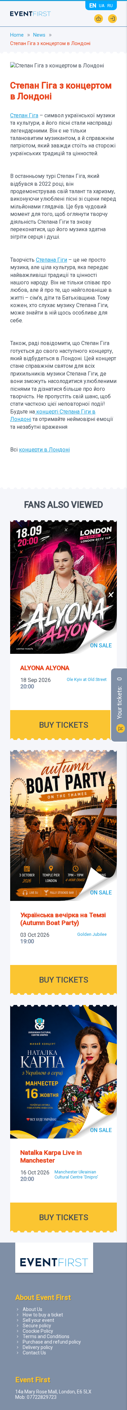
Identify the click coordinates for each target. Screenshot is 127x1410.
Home (17, 35)
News (39, 35)
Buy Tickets (63, 725)
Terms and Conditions (46, 1336)
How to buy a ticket (43, 1314)
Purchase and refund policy (52, 1342)
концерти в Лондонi (44, 449)
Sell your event (38, 1320)
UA (102, 5)
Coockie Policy (38, 1331)
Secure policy (37, 1325)
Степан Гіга (24, 115)
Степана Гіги (51, 260)
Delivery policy (38, 1347)
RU (110, 5)
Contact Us (34, 1352)
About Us (32, 1309)
